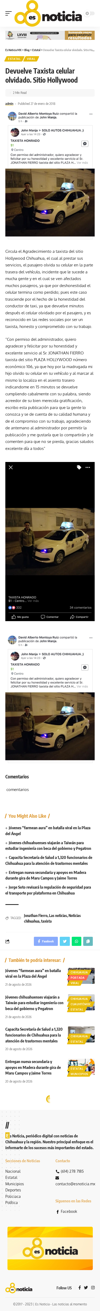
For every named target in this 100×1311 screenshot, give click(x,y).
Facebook (69, 1211)
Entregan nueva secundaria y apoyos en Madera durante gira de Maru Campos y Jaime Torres (33, 1067)
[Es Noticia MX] (48, 13)
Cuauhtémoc (81, 1004)
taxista (46, 921)
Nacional (13, 1171)
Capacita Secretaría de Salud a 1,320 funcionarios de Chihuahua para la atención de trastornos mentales (34, 1035)
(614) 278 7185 (72, 1171)
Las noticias (58, 915)
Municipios (79, 1074)
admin (9, 104)
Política (11, 1202)
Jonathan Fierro (35, 915)
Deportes (13, 1190)
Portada (78, 977)
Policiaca (13, 1196)
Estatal (14, 58)
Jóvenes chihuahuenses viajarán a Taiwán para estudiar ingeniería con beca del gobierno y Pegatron (34, 1003)
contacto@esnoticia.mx (75, 1184)
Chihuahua (79, 972)
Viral (31, 58)
